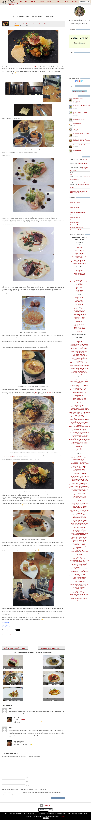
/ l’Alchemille (83, 530)
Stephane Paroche (77, 561)
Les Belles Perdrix (83, 483)
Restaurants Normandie (75, 219)
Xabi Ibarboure (74, 526)
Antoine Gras (76, 516)
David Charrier (75, 483)
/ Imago (83, 459)
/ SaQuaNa (83, 392)
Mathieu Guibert (75, 416)
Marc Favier (77, 504)
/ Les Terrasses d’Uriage (83, 381)
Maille (35, 392)
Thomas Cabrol (75, 479)
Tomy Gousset (76, 514)
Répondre (18, 710)
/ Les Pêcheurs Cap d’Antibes (83, 575)
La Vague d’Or (79, 251)
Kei (79, 364)
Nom (27, 777)
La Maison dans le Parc (84, 487)
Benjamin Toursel (74, 594)
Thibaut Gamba (74, 511)
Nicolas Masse (73, 428)
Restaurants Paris (74, 204)
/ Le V (82, 395)
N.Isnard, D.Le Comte (74, 528)
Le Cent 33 (83, 466)
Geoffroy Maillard (75, 546)
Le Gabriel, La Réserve (79, 276)
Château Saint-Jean (82, 598)
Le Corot (84, 399)
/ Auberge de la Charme (84, 528)
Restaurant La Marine (79, 254)
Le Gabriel (84, 430)
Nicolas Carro (76, 482)
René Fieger (77, 509)
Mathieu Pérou (74, 563)
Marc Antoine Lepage (77, 541)
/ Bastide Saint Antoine (83, 486)
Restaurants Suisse (74, 222)
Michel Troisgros (79, 290)
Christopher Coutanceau (79, 308)
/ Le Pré (84, 388)
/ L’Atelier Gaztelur (84, 474)
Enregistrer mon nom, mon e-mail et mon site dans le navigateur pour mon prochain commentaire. (25, 789)
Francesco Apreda (77, 459)
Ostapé (82, 460)
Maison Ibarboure (79, 320)
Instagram (12, 634)
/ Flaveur (83, 445)
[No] (89, 816)
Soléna (45, 23)
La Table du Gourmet (79, 324)
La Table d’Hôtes (84, 503)
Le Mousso (79, 330)
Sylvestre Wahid (79, 450)
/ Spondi (83, 438)
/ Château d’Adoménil (82, 537)
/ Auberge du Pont (84, 570)
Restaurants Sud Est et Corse (76, 214)
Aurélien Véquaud (76, 600)
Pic (79, 271)
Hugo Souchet (74, 372)
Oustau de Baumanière (79, 274)
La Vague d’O (83, 357)
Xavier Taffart (76, 590)
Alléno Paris (79, 247)
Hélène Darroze (79, 403)
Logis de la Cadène (83, 511)
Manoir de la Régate (83, 563)
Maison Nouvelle (84, 406)
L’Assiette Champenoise (79, 253)
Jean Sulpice (74, 443)
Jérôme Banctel (73, 345)
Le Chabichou (79, 284)
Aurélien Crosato (16, 23)
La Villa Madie (79, 304)
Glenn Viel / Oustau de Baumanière (79, 351)
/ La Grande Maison (85, 412)
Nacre (84, 541)
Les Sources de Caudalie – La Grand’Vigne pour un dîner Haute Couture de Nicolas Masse (81, 100)
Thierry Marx (72, 426)
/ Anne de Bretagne (83, 416)
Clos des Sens (83, 355)
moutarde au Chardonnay (9, 456)
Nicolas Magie (75, 543)
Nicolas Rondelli (72, 575)
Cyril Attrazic (79, 382)
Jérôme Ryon (76, 578)
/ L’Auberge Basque (83, 467)
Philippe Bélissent (77, 469)
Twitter (82, 81)
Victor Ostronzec (76, 558)
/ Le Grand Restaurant (84, 432)
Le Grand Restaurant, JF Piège (79, 256)
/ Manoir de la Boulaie (83, 584)
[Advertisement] (33, 11)
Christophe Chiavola (73, 484)
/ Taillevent (81, 391)
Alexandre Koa (74, 422)
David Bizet (76, 391)
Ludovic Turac (75, 597)
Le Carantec (83, 482)
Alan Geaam (79, 513)
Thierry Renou (77, 574)
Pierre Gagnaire (79, 257)
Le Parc (83, 433)
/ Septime (83, 517)
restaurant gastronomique (34, 23)
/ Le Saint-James (83, 543)
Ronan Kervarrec (73, 419)
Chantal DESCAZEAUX (29, 21)
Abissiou (83, 521)
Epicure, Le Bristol (79, 286)
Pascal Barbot (77, 386)
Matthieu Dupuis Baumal (75, 499)
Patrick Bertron (73, 389)
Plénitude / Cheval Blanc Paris (79, 263)
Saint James (83, 548)
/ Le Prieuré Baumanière (83, 510)
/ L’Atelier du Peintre (82, 540)
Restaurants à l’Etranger (75, 224)
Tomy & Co (83, 514)
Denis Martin (79, 425)
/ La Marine (83, 352)
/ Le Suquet (83, 394)
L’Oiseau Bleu (84, 585)
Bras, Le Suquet (79, 280)
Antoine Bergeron (77, 470)
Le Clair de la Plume (83, 571)
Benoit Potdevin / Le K (79, 567)
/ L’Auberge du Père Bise (82, 443)
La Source (83, 470)
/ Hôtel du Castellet (83, 344)
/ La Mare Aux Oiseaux (82, 519)
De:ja (83, 493)
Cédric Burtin (79, 396)
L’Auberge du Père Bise (79, 273)
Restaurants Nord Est (75, 217)
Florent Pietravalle (76, 564)
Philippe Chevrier (73, 401)
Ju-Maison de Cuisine (83, 457)
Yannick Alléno (75, 379)
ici (2, 69)
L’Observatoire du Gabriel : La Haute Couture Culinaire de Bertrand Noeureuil (80, 178)
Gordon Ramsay (74, 435)
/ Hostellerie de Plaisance (83, 419)
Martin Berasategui (79, 347)
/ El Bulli (82, 340)
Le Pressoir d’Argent (83, 422)
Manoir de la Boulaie (79, 318)
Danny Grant (78, 415)
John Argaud (77, 460)
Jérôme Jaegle (76, 530)
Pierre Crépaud (74, 489)
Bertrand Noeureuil (76, 430)
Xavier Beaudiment (77, 388)
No (47, 818)
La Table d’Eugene (83, 546)
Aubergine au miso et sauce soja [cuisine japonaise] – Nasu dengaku (79, 169)
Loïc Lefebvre (75, 540)
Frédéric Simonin (79, 588)
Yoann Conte (79, 291)
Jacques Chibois (74, 486)
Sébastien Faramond (75, 408)
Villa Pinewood (83, 479)
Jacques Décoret (79, 492)
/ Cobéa (83, 469)
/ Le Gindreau (83, 462)
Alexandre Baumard (77, 465)
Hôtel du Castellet (79, 249)
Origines (83, 494)
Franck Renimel (76, 573)
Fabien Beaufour (76, 466)
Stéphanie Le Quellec (77, 423)
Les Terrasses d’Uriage (79, 327)
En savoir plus (62, 816)
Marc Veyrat (79, 447)
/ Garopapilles (83, 534)
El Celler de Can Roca (79, 349)
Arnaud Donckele (76, 357)
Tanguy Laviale (76, 534)
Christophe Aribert (74, 381)
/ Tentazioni (83, 565)
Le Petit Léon (83, 524)
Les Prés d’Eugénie (83, 372)
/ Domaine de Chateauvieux (83, 401)
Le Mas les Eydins (84, 385)
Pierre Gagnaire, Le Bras (74, 412)
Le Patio (83, 574)
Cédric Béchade (74, 467)
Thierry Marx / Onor (79, 550)
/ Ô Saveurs (83, 473)
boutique (49, 392)
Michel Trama (79, 288)
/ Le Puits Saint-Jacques (82, 384)
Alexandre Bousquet (75, 474)
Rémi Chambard (77, 399)
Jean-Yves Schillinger (77, 440)
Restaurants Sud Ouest (75, 209)
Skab (84, 581)
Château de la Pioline (83, 568)
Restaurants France (74, 207)
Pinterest (79, 81)
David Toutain (79, 321)
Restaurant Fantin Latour (79, 315)
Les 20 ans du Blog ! (77, 123)
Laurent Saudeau (74, 584)
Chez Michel (79, 554)
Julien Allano (74, 457)
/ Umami (82, 509)
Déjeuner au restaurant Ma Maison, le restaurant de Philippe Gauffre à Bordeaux (79, 191)
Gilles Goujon (73, 362)
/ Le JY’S (84, 440)
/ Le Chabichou (83, 477)
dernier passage (11, 66)
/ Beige (82, 405)
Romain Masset (74, 551)
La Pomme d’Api (84, 480)
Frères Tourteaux (79, 331)
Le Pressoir (83, 490)
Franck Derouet (75, 355)
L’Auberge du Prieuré (84, 594)
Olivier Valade (74, 598)
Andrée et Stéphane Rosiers (79, 577)
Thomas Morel (73, 555)
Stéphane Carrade (77, 398)
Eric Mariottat (79, 547)
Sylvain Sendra (76, 587)
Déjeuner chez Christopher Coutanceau (81, 144)
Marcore (82, 504)
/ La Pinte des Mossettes (83, 560)
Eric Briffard (78, 395)
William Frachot (73, 409)
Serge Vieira (79, 449)
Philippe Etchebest (75, 406)
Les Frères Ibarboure (83, 526)
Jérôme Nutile (79, 557)
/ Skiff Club (83, 398)
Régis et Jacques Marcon (79, 260)
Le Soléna (83, 558)
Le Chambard (79, 270)
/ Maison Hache (83, 520)
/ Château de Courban (83, 533)
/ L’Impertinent (83, 506)
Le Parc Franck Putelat (79, 310)
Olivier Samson (75, 580)
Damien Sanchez (78, 581)
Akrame (79, 322)
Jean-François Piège (74, 432)
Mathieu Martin (76, 548)
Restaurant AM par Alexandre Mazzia (79, 261)
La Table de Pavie (79, 297)
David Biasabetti (76, 473)
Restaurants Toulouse (75, 202)
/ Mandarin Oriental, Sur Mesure (82, 426)
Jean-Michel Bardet (73, 463)
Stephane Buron (76, 477)
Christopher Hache (76, 520)
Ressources (83, 536)
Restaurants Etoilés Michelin (76, 227)
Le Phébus (83, 553)
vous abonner (16, 794)
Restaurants (41, 23)
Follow (5, 629)
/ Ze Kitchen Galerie (82, 538)
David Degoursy (77, 493)
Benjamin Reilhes (74, 571)
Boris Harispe (77, 521)
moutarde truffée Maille (50, 491)
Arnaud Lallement (74, 365)
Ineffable (83, 592)
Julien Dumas (76, 497)
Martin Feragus (76, 507)
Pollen (84, 496)
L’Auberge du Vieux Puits (79, 250)
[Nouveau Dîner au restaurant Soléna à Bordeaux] (33, 65)
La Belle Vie (82, 544)
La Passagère (84, 600)
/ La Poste (83, 531)
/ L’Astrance (82, 386)
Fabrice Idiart (76, 527)
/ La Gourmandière (82, 580)
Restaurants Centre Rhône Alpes (77, 212)
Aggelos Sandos (77, 438)
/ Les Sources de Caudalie (83, 428)
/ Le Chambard (82, 429)
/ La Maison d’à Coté (83, 418)
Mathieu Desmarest (77, 496)
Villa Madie (79, 298)
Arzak (79, 342)
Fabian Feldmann (76, 506)
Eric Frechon (77, 359)
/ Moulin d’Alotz (82, 527)
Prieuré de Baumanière (84, 484)
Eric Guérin (74, 519)
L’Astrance (79, 259)
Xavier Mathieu (76, 553)
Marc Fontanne (73, 510)
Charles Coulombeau (73, 487)
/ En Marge (83, 573)
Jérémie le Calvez (75, 480)
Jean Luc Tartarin (79, 287)
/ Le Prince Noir (82, 501)
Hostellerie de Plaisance (79, 313)
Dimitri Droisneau (76, 358)
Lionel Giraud (74, 413)
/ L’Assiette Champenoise (83, 365)
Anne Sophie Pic (79, 369)
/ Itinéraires (82, 587)
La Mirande (84, 564)
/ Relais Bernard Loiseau (82, 389)
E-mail (27, 781)
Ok (44, 818)
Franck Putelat (77, 433)
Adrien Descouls (77, 494)
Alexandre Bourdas (77, 392)
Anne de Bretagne (79, 295)
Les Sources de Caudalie (79, 303)
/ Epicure (82, 359)
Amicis (84, 465)
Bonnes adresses (23, 23)
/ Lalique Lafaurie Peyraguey (83, 439)
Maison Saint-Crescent (79, 317)
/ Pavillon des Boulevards (83, 555)
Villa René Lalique (79, 301)
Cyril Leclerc (74, 537)
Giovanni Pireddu (77, 565)
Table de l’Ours (82, 516)
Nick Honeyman (76, 524)
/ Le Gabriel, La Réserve (83, 345)
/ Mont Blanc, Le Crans (83, 489)
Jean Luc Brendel (74, 476)
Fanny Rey (74, 436)
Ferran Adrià (77, 340)
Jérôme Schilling (72, 439)
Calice (83, 561)
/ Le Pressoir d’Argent (83, 435)
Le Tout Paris (83, 472)
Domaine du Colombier (84, 463)
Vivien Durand (76, 501)
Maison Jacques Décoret (79, 328)
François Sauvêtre (76, 585)
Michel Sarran (79, 300)
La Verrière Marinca (83, 551)
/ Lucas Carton (82, 497)
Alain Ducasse (78, 405)
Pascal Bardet (76, 462)
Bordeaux (28, 23)
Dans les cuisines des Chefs (76, 229)
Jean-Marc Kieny (77, 531)
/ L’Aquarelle (82, 590)
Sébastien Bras (76, 394)
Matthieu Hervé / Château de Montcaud (79, 523)
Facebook (76, 81)
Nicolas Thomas (77, 592)
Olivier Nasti (76, 429)
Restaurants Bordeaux (75, 200)
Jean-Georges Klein (74, 421)
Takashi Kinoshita (74, 533)
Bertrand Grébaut (77, 517)
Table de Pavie (84, 408)
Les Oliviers (83, 507)
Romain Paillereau (74, 560)
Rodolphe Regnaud (75, 570)
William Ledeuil (74, 538)
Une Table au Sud (83, 597)
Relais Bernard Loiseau (79, 325)
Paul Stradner (75, 442)
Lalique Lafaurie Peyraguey (79, 314)
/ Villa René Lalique (83, 421)
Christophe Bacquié (75, 344)
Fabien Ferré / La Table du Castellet (79, 348)
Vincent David (76, 490)
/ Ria (82, 415)
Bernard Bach (74, 384)
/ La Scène (84, 423)
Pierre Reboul (74, 568)
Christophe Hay (74, 418)
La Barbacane (83, 578)
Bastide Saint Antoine (79, 311)
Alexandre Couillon (77, 352)
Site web (27, 785)
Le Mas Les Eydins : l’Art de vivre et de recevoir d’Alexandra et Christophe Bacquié (80, 112)
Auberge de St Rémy (82, 436)
